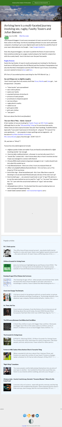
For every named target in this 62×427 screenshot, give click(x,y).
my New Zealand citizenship (21, 134)
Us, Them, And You (9, 305)
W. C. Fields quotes (9, 246)
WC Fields (44, 123)
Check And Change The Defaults (13, 291)
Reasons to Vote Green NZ (41, 2)
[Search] (60, 9)
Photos (29, 15)
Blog (22, 15)
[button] (6, 37)
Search (16, 15)
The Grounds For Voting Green (12, 335)
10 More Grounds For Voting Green (14, 261)
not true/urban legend (34, 190)
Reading (51, 15)
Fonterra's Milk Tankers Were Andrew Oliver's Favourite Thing (22, 349)
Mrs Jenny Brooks (10, 137)
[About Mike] (33, 417)
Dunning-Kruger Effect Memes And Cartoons (17, 276)
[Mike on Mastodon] (25, 417)
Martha (41, 81)
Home (9, 15)
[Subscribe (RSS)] (29, 417)
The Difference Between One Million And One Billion (19, 320)
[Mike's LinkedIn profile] (37, 417)
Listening (43, 15)
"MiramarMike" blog (27, 125)
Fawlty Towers (34, 123)
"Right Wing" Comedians (11, 364)
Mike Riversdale (11, 9)
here (24, 70)
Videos (36, 15)
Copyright (24, 425)
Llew (48, 81)
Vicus (36, 81)
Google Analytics (39, 47)
